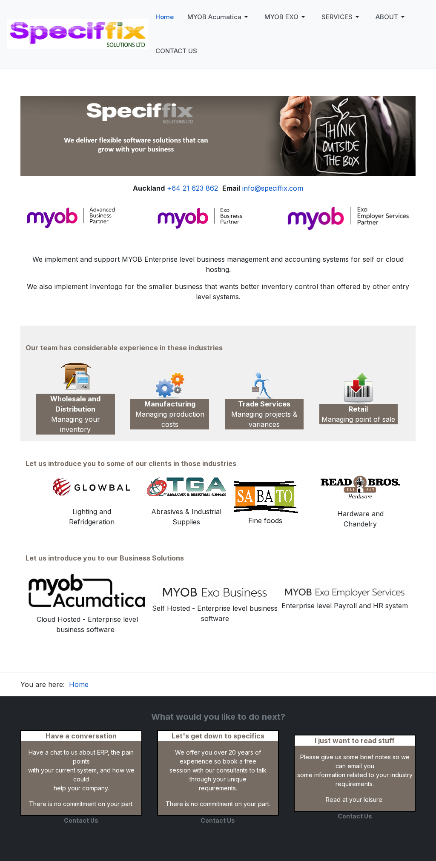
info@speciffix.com (272, 188)
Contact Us (81, 820)
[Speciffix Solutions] (78, 33)
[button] (219, 17)
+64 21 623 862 (192, 188)
